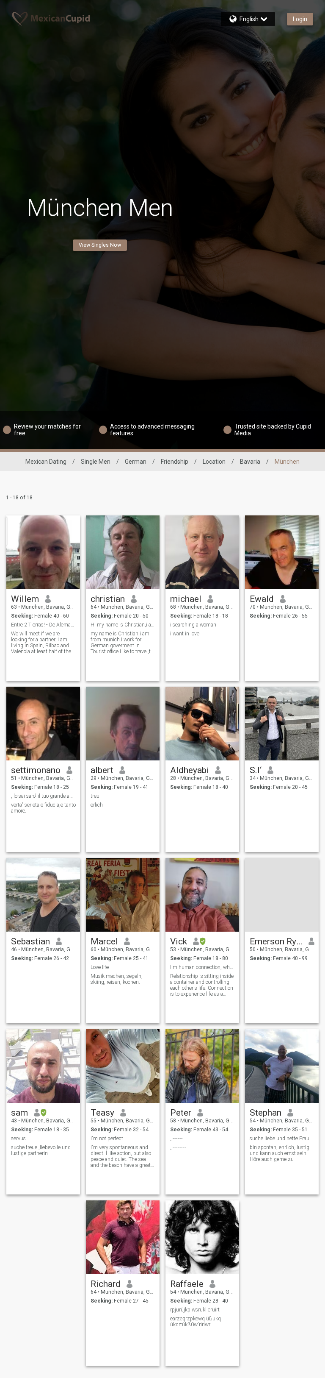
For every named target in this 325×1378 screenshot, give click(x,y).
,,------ (176, 1138)
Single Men (95, 461)
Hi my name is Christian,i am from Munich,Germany (123, 625)
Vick (178, 941)
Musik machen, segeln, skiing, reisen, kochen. (117, 979)
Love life (100, 967)
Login (300, 19)
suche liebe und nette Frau (279, 1138)
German (135, 461)
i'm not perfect (107, 1138)
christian (108, 599)
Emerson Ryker (276, 941)
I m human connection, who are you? (202, 967)
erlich (97, 805)
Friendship (174, 461)
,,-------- (178, 1147)
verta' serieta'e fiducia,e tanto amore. (43, 808)
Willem (25, 599)
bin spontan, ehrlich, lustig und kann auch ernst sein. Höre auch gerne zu (279, 1153)
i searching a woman (193, 625)
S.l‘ (256, 770)
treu (95, 796)
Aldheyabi (189, 770)
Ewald (262, 599)
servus (18, 1138)
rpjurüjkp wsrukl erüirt (195, 1310)
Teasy (102, 1113)
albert (102, 770)
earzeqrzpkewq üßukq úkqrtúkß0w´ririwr (195, 1322)
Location (214, 461)
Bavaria (250, 461)
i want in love (184, 634)
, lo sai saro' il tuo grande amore (43, 796)
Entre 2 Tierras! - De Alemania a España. (43, 625)
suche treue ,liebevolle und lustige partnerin (41, 1150)
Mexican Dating (45, 461)
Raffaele (187, 1284)
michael (185, 599)
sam (19, 1113)
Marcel (104, 941)
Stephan (265, 1113)
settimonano (36, 770)
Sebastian (30, 941)
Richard (106, 1284)
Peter (180, 1113)
